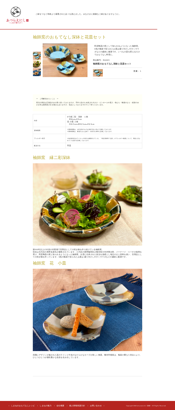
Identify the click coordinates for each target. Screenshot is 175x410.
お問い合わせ (96, 406)
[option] (37, 56)
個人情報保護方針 (77, 406)
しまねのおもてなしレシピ (23, 406)
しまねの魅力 (46, 406)
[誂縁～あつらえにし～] (15, 23)
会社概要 (60, 406)
